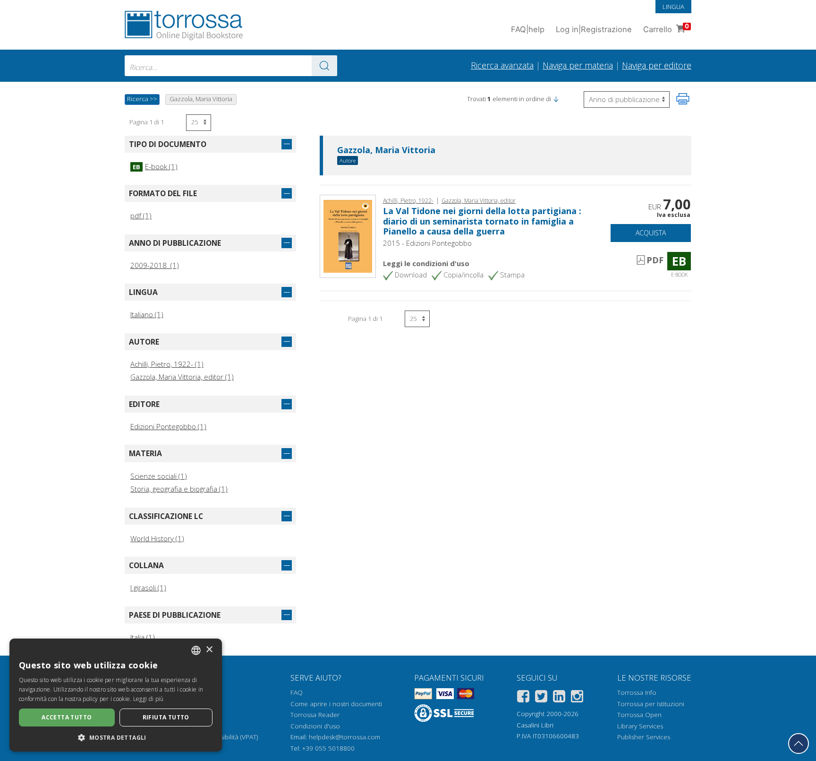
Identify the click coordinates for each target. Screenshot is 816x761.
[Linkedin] (559, 698)
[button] (556, 99)
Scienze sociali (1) (158, 476)
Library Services (640, 726)
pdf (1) (141, 215)
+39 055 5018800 (328, 748)
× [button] (208, 649)
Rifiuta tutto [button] (166, 717)
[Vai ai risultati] (324, 65)
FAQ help (527, 29)
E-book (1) (155, 166)
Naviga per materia (578, 65)
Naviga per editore (656, 65)
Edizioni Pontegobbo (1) (168, 426)
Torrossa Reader (315, 714)
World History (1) (157, 538)
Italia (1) (142, 637)
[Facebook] (523, 698)
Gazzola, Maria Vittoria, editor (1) (182, 376)
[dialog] (115, 695)
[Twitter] (541, 698)
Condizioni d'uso (315, 726)
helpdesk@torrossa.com (344, 737)
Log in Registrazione (594, 29)
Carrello (666, 28)
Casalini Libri (535, 725)
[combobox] (231, 65)
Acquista (651, 232)
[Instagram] (577, 698)
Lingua (673, 6)
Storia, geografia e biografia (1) (179, 488)
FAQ (296, 692)
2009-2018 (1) (154, 265)
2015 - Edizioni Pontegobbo (427, 243)
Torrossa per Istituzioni (650, 704)
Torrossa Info (636, 692)
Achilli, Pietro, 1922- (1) (167, 364)
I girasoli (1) (148, 587)
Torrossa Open (639, 714)
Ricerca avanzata (502, 65)
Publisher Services (643, 737)
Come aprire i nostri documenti (336, 704)
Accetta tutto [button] (67, 717)
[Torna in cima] (798, 743)
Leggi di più (148, 699)
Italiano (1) (146, 314)
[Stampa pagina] (682, 98)
